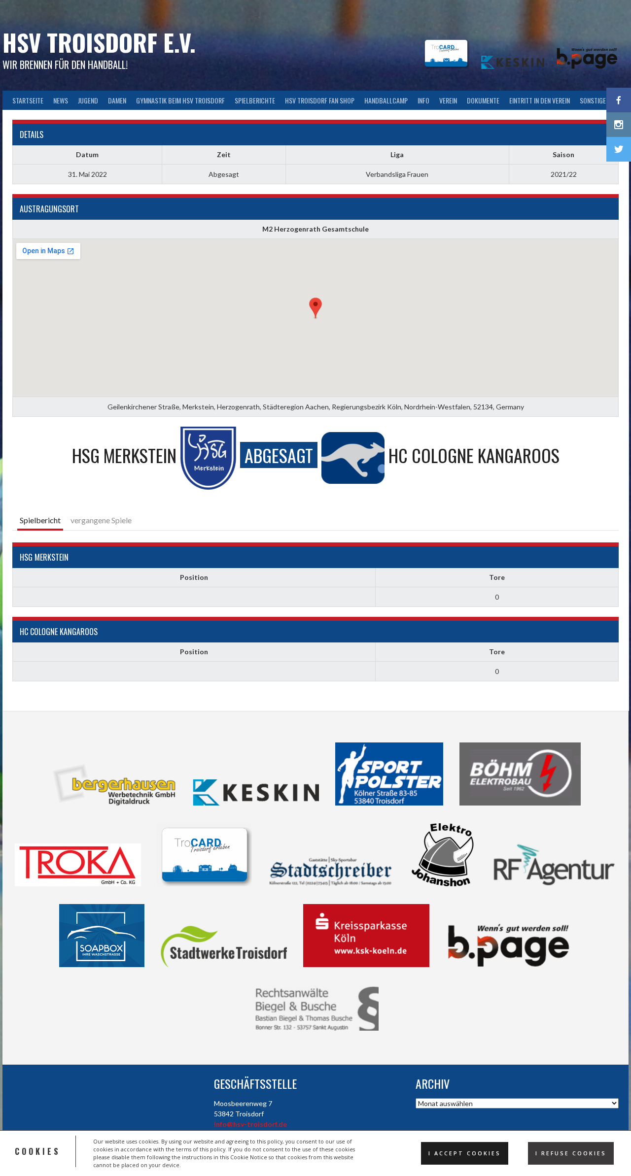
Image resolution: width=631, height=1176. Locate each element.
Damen (117, 100)
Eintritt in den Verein (539, 100)
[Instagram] (618, 124)
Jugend (88, 100)
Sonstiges (594, 100)
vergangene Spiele (101, 520)
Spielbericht (40, 520)
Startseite (27, 100)
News (60, 100)
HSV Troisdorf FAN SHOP (319, 100)
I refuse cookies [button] (570, 1153)
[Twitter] (618, 149)
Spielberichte (255, 100)
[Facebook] (618, 100)
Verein (448, 100)
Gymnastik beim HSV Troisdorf (180, 100)
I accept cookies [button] (464, 1153)
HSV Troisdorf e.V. (99, 42)
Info (423, 100)
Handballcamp (386, 100)
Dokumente (483, 100)
